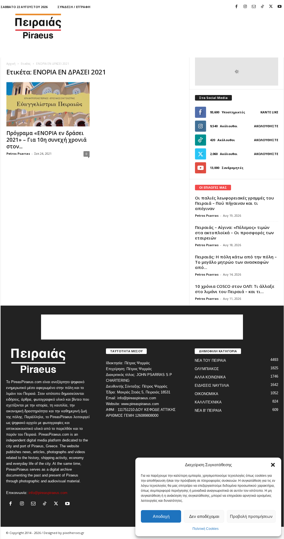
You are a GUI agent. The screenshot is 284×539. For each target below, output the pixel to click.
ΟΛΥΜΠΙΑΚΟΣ (207, 369)
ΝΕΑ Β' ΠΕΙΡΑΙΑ (208, 410)
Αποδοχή (161, 516)
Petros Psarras (18, 153)
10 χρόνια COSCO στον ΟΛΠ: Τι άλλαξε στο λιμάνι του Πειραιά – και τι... (234, 288)
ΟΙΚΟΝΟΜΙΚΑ (206, 394)
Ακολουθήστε (266, 126)
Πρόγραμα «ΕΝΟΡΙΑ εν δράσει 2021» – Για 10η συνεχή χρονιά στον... (46, 139)
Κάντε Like (269, 112)
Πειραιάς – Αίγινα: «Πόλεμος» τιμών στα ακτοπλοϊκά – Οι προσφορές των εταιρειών (234, 232)
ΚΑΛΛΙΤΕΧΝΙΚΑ (208, 402)
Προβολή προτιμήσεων (251, 516)
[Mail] (253, 7)
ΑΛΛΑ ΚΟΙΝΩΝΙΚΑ (210, 377)
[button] (273, 465)
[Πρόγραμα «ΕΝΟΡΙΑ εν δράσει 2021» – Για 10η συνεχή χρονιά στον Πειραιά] (48, 104)
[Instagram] (245, 7)
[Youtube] (279, 7)
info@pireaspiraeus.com (48, 493)
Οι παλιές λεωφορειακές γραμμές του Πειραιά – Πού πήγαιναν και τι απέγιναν (234, 203)
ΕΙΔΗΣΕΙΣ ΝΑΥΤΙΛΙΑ (212, 385)
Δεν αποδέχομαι (204, 516)
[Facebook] (236, 7)
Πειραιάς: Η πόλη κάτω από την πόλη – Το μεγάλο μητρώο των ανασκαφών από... (236, 262)
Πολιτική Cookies (205, 529)
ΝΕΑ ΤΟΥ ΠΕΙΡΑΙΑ (210, 360)
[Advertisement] (183, 26)
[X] (271, 7)
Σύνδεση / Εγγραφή (73, 7)
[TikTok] (262, 7)
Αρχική (11, 64)
